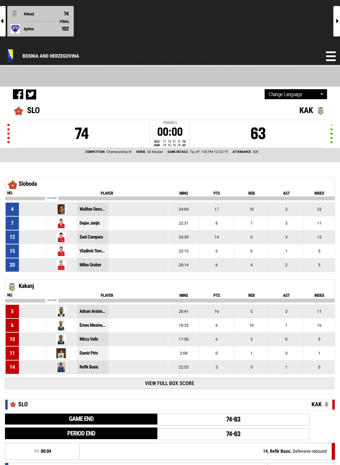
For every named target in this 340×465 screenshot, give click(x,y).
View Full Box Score (169, 383)
